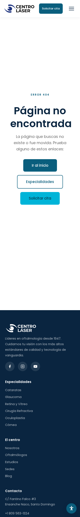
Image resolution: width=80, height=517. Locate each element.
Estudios (11, 462)
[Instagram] (22, 366)
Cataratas (13, 390)
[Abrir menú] (71, 8)
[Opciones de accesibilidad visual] (71, 508)
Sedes (10, 469)
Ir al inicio (40, 165)
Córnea (11, 425)
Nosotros (12, 448)
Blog (8, 476)
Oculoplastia (15, 418)
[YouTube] (35, 366)
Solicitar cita (40, 198)
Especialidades (40, 181)
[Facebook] (10, 366)
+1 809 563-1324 (17, 513)
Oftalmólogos (16, 455)
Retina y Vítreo (16, 404)
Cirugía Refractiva (19, 411)
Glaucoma (13, 397)
